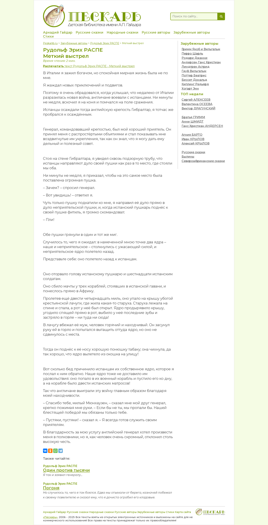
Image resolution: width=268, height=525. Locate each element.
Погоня (51, 487)
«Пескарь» (50, 517)
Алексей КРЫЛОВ (195, 143)
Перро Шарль (192, 53)
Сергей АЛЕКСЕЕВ (196, 99)
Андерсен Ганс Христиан (201, 62)
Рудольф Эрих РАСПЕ (104, 43)
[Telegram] (60, 451)
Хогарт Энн (190, 88)
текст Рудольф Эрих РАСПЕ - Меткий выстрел (89, 66)
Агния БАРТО (192, 134)
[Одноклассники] (50, 451)
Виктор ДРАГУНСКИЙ (198, 108)
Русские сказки (89, 32)
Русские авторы (156, 32)
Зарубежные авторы (192, 32)
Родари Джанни (194, 58)
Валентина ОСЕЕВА (197, 104)
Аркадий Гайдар (57, 32)
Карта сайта (183, 512)
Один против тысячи (66, 470)
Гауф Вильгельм (194, 71)
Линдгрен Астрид (195, 66)
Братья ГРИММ (193, 117)
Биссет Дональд (194, 80)
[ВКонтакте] (45, 451)
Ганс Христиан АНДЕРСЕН (202, 126)
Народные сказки (122, 32)
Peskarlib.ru (50, 43)
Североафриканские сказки (203, 161)
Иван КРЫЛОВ (193, 139)
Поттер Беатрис (194, 75)
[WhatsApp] (55, 451)
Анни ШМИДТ (192, 121)
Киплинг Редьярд (195, 84)
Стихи (48, 36)
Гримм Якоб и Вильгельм (201, 49)
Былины (188, 156)
